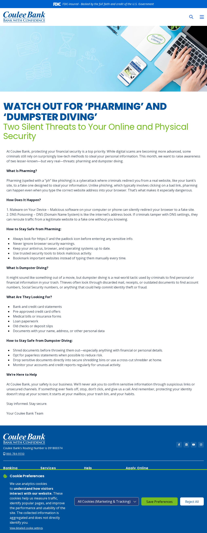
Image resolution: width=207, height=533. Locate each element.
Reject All (192, 501)
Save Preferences (159, 501)
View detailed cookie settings (26, 528)
